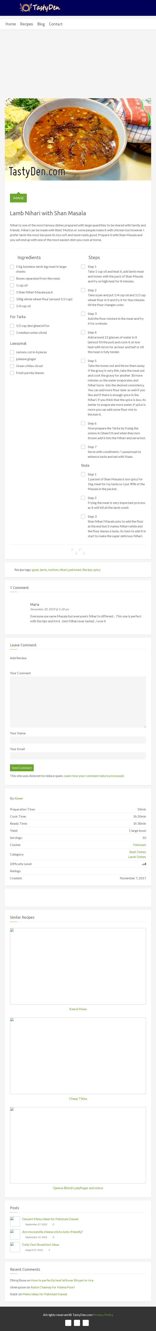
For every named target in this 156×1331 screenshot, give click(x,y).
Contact (56, 24)
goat (35, 570)
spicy (97, 570)
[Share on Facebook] (74, 551)
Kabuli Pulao (78, 1009)
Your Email (17, 749)
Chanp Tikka (78, 1098)
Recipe (87, 570)
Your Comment (20, 673)
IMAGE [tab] (18, 198)
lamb (43, 570)
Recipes (26, 24)
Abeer (18, 798)
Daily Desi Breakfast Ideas (40, 1244)
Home (10, 24)
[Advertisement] (78, 64)
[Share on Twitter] (81, 551)
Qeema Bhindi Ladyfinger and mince (78, 1188)
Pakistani (139, 845)
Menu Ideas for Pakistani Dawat (45, 1294)
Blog (41, 24)
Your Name (18, 733)
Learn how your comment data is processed (94, 776)
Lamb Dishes (137, 857)
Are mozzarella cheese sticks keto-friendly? (52, 1232)
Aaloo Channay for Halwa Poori (53, 1287)
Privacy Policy (103, 1315)
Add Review (18, 658)
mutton (53, 570)
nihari (63, 570)
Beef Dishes (137, 852)
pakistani (74, 570)
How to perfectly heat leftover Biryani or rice (62, 1280)
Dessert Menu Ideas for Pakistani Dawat (50, 1219)
